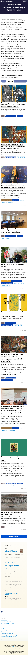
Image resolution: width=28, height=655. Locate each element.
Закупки (2, 628)
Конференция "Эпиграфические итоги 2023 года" (11, 513)
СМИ (18, 157)
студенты (4, 202)
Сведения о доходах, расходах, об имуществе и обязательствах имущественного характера (10, 636)
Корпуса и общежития (5, 626)
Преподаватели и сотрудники (7, 625)
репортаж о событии (6, 238)
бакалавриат (9, 202)
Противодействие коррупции (7, 633)
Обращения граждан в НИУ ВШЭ (7, 630)
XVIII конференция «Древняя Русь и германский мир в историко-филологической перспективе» (13, 231)
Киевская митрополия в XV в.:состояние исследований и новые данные (12, 459)
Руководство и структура (6, 621)
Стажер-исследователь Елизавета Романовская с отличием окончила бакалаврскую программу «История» (13, 185)
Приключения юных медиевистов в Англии (12, 265)
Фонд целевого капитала (6, 631)
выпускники (22, 200)
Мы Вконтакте (6, 612)
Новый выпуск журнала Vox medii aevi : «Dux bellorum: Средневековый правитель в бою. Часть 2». (13, 104)
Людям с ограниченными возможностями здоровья (11, 639)
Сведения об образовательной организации (9, 638)
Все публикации (8, 605)
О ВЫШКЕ (3, 618)
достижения (16, 283)
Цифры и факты (4, 619)
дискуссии (4, 485)
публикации (4, 118)
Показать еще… (14, 536)
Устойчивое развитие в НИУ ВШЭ (7, 623)
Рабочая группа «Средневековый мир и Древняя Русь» (14, 7)
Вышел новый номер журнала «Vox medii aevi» (12, 313)
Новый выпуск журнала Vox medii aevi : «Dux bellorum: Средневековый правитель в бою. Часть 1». (13, 146)
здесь (13, 646)
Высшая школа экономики (8, 1)
